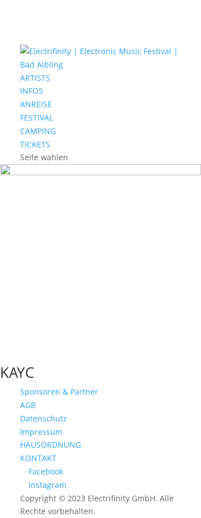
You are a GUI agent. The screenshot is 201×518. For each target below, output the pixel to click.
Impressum (41, 431)
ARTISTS (35, 78)
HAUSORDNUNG (50, 444)
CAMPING (38, 131)
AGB (28, 405)
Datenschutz (43, 418)
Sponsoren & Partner (59, 391)
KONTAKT (38, 458)
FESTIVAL (36, 117)
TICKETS (35, 144)
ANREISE (36, 104)
